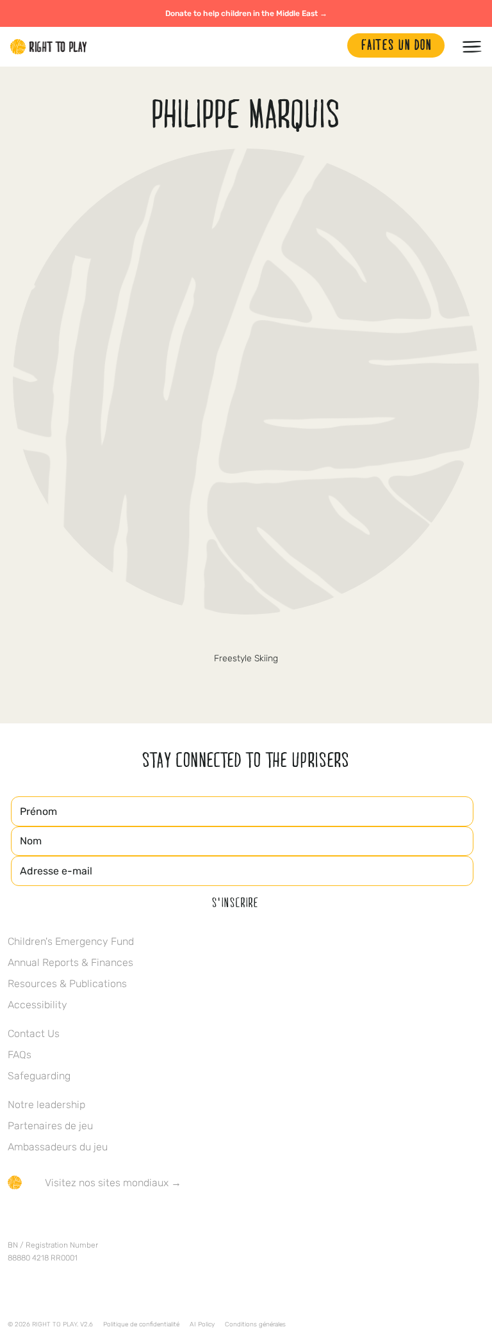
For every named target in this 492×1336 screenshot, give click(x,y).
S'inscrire (235, 902)
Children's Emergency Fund (71, 941)
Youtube (122, 1220)
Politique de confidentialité (141, 1324)
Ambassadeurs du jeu (58, 1147)
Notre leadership (46, 1105)
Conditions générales (255, 1324)
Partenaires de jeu (50, 1126)
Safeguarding (39, 1076)
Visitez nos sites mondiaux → (113, 1183)
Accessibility (37, 1005)
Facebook (15, 1220)
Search (331, 46)
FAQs (19, 1055)
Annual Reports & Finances (70, 962)
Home (48, 46)
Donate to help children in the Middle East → (246, 13)
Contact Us (34, 1033)
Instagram (69, 1220)
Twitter (246, 637)
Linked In (95, 1220)
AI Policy (202, 1324)
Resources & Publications (67, 984)
